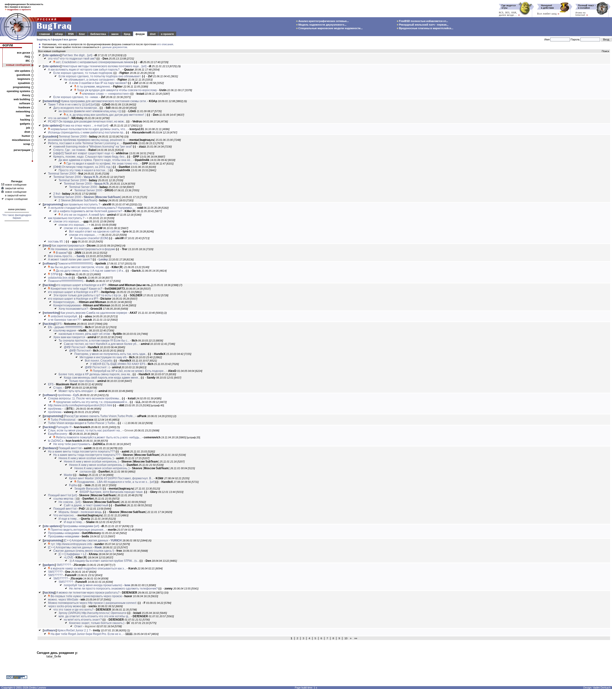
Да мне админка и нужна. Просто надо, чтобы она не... (95, 160)
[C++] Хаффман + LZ (72, 554)
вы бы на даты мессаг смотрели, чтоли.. (78, 267)
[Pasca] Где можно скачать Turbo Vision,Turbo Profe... (99, 416)
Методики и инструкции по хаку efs (103, 357)
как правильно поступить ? (82, 204)
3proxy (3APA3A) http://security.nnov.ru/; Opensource (93, 613)
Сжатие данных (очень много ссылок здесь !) (83, 550)
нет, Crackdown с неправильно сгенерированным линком (94, 62)
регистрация (22, 150)
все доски (70, 39)
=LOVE (68, 557)
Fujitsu (73, 485)
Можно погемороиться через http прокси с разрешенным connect (92, 603)
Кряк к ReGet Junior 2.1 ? (74, 630)
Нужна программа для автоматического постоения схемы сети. (103, 101)
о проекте (167, 34)
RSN (71, 34)
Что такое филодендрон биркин (16, 216)
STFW (55, 274)
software (24, 103)
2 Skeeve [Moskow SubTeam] (78, 200)
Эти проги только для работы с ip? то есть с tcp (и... (88, 295)
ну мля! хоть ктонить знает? (83, 619)
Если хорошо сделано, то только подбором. (83, 73)
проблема (64, 395)
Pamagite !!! (63, 427)
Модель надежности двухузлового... (322, 24)
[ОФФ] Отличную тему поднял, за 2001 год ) (82, 167)
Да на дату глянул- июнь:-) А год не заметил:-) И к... (90, 270)
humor (26, 135)
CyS (76, 395)
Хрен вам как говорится (69, 337)
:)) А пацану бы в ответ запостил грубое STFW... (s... (104, 560)
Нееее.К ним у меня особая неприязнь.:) (86, 458)
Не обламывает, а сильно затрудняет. (89, 79)
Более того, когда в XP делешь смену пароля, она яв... (95, 374)
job (28, 127)
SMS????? (63, 565)
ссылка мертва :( (64, 498)
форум (140, 34)
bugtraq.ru (43, 39)
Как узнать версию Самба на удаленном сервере (93, 312)
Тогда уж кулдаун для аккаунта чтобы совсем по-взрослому (117, 90)
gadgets (25, 123)
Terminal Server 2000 (73, 136)
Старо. (58, 387)
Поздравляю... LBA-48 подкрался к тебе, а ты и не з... (113, 482)
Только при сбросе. (82, 381)
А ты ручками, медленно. (94, 86)
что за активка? (58, 118)
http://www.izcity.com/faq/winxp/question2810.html (80, 405)
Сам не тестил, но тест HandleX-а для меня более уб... (101, 344)
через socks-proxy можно (65, 606)
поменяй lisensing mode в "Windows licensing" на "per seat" (92, 146)
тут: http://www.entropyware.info (71, 544)
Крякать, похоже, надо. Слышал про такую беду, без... (89, 156)
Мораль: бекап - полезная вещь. (80, 512)
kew (127, 585)
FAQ (27, 56)
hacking (25, 119)
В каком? (62, 252)
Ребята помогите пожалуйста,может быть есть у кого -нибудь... (98, 437)
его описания (165, 44)
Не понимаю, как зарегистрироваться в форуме (83, 249)
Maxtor (68, 475)
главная (44, 34)
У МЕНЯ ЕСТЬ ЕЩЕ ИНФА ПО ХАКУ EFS (117, 364)
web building (22, 99)
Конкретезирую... (64, 302)
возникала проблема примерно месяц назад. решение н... (87, 140)
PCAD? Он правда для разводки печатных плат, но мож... (87, 121)
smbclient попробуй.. (64, 316)
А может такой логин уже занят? (70, 259)
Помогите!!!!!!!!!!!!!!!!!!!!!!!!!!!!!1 (75, 263)
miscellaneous (21, 139)
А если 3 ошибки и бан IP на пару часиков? (98, 83)
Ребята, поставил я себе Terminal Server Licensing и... (84, 143)
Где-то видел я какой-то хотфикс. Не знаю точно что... (103, 163)
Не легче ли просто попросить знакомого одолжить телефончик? (113, 588)
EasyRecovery (57, 433)
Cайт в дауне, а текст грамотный (86, 505)
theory (26, 95)
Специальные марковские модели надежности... (330, 28)
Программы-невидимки (77, 526)
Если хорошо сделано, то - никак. (75, 97)
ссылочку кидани (64, 330)
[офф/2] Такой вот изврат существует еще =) (83, 153)
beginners (23, 78)
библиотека (98, 34)
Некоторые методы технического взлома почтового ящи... (101, 66)
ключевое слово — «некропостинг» (106, 93)
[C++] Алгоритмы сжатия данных (86, 540)
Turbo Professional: (63, 419)
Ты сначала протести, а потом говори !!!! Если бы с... (94, 340)
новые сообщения (18, 64)
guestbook (23, 74)
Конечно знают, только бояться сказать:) (96, 623)
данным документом (114, 47)
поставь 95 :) (56, 241)
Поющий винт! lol (70, 448)
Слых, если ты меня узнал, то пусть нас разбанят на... (85, 430)
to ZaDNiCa (55, 440)
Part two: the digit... (74, 55)
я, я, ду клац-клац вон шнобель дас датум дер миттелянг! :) (106, 114)
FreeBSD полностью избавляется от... (423, 21)
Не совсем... (67, 502)
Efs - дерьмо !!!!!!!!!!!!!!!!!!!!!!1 (65, 327)
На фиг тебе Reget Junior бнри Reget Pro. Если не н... (87, 634)
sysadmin (24, 83)
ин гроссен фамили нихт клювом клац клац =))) (90, 111)
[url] (89, 55)
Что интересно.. (64, 515)
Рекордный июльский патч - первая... (423, 24)
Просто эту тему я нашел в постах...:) (84, 170)
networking (23, 111)
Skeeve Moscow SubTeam (102, 197)
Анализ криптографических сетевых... (323, 21)
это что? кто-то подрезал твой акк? (72, 58)
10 (345, 638)
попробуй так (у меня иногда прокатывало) (93, 585)
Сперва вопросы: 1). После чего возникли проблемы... (84, 398)
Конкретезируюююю (67, 305)
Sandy (80, 256)
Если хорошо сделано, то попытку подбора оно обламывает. (100, 76)
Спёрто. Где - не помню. (69, 150)
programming (21, 87)
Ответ (78, 626)
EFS (59, 323)
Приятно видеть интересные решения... (78, 529)
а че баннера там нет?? (64, 319)
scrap (26, 144)
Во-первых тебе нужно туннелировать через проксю (86, 596)
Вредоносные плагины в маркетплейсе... (425, 28)
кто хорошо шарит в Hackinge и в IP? (81, 285)
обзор (59, 34)
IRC (28, 60)
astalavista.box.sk (59, 277)
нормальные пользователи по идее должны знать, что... (89, 129)
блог (82, 34)
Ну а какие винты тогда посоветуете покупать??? (81, 451)
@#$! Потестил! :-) (97, 367)
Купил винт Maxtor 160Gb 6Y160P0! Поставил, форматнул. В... (111, 478)
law (28, 115)
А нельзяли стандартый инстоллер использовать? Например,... (91, 207)
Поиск (605, 51)
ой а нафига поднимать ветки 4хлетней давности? (87, 211)
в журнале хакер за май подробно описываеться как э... (88, 568)
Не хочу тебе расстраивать (71, 444)
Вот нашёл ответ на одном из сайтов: (94, 231)
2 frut (56, 193)
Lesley (103, 259)
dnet (153, 34)
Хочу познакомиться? (73, 308)
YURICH (116, 540)
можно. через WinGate (63, 599)
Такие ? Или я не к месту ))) (66, 104)
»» (355, 638)
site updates (22, 70)
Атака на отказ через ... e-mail (82, 125)
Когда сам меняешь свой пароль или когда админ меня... (102, 377)
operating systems (18, 91)
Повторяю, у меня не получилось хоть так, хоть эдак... (110, 354)
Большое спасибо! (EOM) (91, 238)
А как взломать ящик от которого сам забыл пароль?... (85, 69)
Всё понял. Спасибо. (99, 360)
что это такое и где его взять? (73, 609)
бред (127, 34)
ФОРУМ (7, 45)
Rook (98, 547)
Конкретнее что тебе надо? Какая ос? (76, 288)
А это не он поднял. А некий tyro (83, 214)
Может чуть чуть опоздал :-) (77, 391)
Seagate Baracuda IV (88, 488)
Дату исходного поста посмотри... (76, 108)
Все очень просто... (61, 256)
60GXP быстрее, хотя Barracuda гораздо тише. (111, 492)
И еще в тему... (68, 518)
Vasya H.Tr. (91, 177)
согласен (86, 471)
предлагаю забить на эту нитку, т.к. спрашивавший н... (92, 402)
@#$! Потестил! (74, 347)
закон (115, 34)
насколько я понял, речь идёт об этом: (84, 334)
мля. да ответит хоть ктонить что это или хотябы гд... (94, 616)
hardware (24, 107)
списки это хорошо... (67, 221)
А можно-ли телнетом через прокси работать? (88, 592)
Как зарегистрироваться (67, 245)
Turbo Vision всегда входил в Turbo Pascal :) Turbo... (82, 423)
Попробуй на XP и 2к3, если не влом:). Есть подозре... (129, 371)
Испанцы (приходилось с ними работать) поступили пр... (86, 132)
